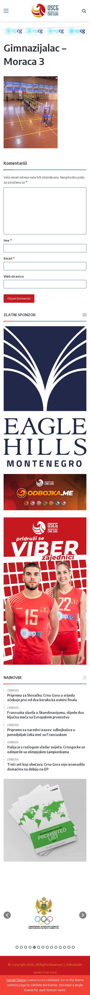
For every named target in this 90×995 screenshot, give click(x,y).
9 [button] (51, 947)
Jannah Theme (16, 980)
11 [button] (60, 947)
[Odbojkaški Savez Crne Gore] (45, 10)
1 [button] (17, 947)
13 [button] (68, 947)
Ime (8, 240)
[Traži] (84, 12)
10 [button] (55, 947)
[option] (44, 913)
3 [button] (25, 947)
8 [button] (47, 947)
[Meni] (6, 12)
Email (9, 258)
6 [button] (38, 947)
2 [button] (21, 947)
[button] (7, 915)
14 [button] (73, 947)
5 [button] (34, 947)
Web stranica (14, 276)
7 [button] (43, 947)
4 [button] (30, 947)
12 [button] (64, 947)
